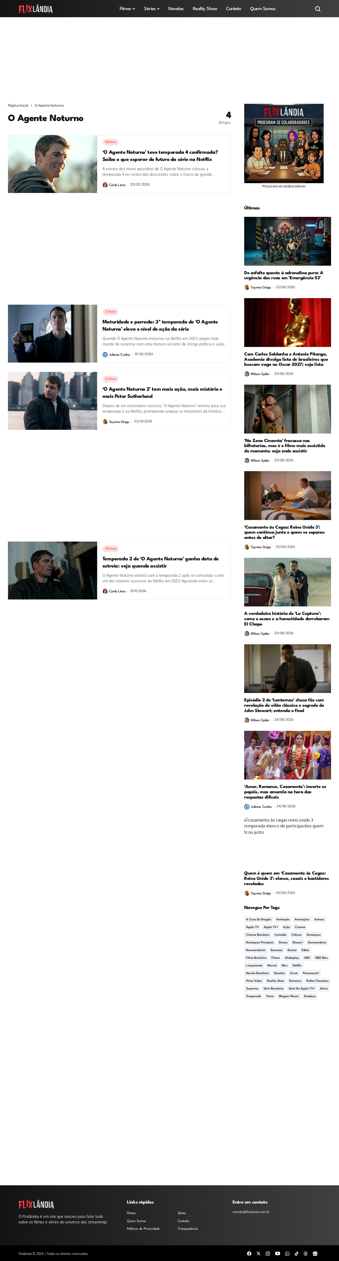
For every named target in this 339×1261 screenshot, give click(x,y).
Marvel (272, 965)
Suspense (252, 988)
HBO (307, 958)
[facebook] (249, 1253)
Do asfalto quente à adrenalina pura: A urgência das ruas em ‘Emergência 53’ (283, 276)
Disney (283, 942)
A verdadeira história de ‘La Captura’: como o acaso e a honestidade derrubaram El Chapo (286, 619)
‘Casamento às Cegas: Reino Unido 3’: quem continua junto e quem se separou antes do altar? (284, 532)
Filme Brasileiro (256, 958)
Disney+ (298, 942)
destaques (314, 935)
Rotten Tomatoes (317, 981)
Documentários (256, 950)
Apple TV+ (271, 927)
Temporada (253, 996)
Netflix (297, 965)
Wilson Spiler (260, 374)
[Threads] (305, 1253)
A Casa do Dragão (258, 919)
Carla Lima (117, 185)
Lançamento (254, 965)
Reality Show (275, 981)
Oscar (294, 973)
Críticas (297, 935)
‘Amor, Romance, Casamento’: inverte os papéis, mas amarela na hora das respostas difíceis (285, 792)
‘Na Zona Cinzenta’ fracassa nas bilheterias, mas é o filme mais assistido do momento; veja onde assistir (284, 446)
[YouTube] (277, 1253)
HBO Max (321, 958)
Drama (292, 950)
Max (285, 965)
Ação (286, 927)
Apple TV (252, 927)
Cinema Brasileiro (258, 935)
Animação (283, 919)
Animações (302, 919)
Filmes (275, 958)
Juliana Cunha (119, 355)
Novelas (279, 973)
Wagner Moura (289, 996)
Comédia (281, 935)
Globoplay (292, 958)
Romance (295, 981)
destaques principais (260, 942)
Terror (270, 996)
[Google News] (315, 1253)
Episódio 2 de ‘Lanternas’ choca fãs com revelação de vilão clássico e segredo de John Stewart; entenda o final (284, 705)
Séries (324, 988)
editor (305, 950)
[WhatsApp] (287, 1253)
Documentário (317, 942)
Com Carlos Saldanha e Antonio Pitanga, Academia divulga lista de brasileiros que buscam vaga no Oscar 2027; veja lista (286, 359)
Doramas (277, 950)
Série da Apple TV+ (302, 988)
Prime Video (254, 981)
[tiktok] (296, 1253)
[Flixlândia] (36, 8)
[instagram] (268, 1253)
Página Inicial (18, 105)
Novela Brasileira (257, 973)
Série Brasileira (274, 988)
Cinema (300, 927)
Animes (319, 919)
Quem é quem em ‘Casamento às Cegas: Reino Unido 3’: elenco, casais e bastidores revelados (286, 878)
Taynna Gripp (119, 422)
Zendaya (310, 996)
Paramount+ (311, 973)
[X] (258, 1253)
